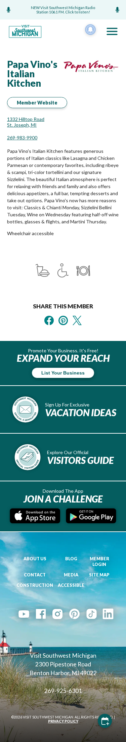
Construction (34, 585)
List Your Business (63, 373)
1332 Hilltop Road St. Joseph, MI (25, 122)
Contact (35, 574)
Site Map (99, 574)
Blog (71, 558)
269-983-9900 (22, 137)
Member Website (37, 102)
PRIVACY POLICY (63, 721)
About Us (35, 558)
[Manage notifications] (90, 29)
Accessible (71, 585)
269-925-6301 (63, 690)
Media (71, 574)
